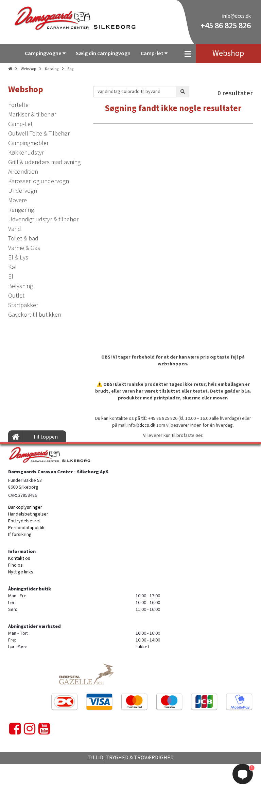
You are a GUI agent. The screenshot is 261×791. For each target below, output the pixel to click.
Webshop (28, 69)
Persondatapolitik (26, 527)
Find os (15, 565)
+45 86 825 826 (226, 26)
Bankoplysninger (25, 507)
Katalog (51, 69)
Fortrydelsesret (24, 521)
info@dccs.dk (236, 16)
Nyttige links (20, 572)
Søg (70, 69)
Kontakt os (19, 558)
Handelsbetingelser (28, 514)
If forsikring (20, 534)
